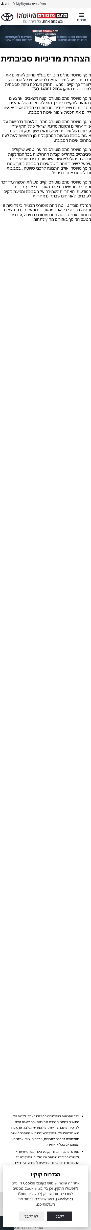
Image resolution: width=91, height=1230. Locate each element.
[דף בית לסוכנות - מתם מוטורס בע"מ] (42, 17)
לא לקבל (31, 1216)
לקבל (60, 1216)
